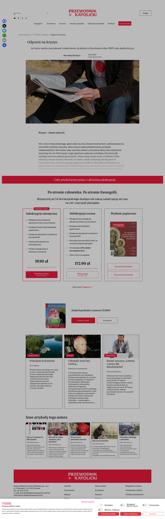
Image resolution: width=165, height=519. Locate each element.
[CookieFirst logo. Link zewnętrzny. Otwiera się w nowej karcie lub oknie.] (6, 503)
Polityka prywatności (87, 502)
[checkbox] (100, 505)
